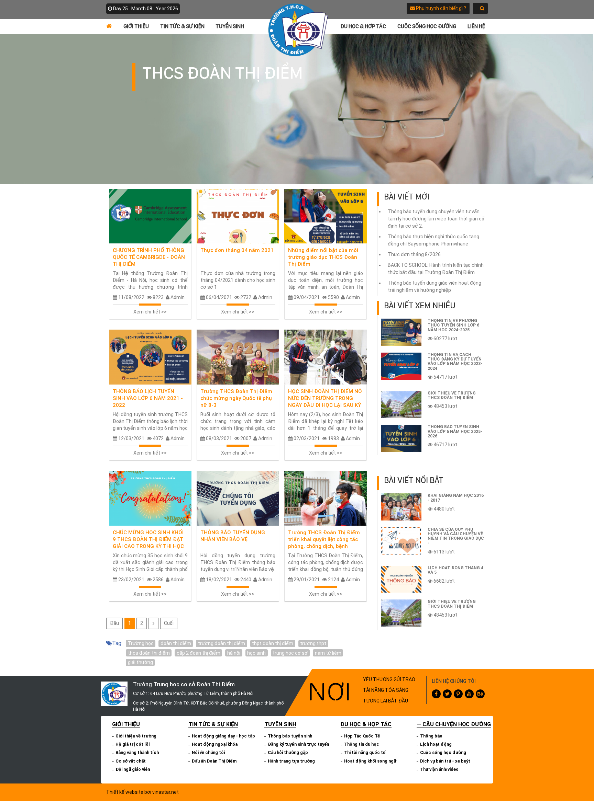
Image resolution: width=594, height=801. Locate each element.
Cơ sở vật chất (131, 761)
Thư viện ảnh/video (439, 769)
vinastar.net (165, 792)
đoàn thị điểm (176, 643)
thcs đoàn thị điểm (149, 653)
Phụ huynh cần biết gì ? (440, 8)
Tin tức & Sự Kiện (182, 26)
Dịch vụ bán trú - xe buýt (445, 761)
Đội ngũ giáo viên (133, 769)
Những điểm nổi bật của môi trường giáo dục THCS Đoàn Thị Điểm (323, 257)
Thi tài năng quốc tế (364, 752)
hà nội (233, 653)
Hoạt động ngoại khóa (215, 744)
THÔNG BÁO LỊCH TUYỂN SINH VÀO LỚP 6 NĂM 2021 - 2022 (148, 398)
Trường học (141, 643)
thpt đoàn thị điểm (272, 643)
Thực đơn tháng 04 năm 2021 (237, 250)
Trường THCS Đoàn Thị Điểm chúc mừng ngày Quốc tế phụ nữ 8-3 (236, 398)
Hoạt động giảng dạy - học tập (223, 736)
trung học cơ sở (290, 653)
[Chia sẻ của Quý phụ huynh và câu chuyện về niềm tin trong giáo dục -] (401, 540)
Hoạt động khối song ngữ (370, 761)
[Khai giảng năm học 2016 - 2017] (401, 506)
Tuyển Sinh (230, 26)
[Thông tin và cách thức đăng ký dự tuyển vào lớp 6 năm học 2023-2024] (401, 366)
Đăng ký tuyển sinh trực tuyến (298, 744)
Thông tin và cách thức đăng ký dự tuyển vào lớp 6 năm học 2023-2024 (455, 361)
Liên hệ (476, 26)
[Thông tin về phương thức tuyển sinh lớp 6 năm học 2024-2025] (401, 332)
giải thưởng (140, 662)
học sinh (256, 653)
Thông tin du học (361, 744)
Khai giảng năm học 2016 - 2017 (456, 497)
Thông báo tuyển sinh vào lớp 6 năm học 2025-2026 (455, 431)
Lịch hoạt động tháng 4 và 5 (455, 570)
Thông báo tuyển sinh (290, 736)
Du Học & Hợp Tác (363, 26)
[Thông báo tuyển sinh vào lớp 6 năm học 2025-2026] (401, 438)
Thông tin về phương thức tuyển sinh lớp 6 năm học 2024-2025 (453, 325)
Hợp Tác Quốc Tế (362, 736)
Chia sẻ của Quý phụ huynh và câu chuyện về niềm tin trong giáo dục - (456, 536)
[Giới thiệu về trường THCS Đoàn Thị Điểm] (401, 404)
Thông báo (431, 736)
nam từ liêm (328, 653)
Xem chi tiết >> (150, 311)
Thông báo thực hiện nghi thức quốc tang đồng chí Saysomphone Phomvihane (433, 240)
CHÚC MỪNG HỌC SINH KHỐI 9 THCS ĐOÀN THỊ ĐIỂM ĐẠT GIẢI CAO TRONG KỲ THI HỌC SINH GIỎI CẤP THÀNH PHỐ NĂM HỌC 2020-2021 (148, 546)
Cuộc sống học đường (426, 26)
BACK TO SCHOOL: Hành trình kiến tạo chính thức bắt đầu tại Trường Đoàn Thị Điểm (436, 268)
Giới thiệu (136, 26)
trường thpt (313, 643)
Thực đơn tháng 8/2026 (414, 254)
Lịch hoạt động (436, 744)
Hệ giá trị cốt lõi (133, 744)
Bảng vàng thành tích (137, 752)
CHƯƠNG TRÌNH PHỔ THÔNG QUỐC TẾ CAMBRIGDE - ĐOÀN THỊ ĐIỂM (149, 257)
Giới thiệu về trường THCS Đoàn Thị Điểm (452, 395)
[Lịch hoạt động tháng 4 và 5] (401, 579)
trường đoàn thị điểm (221, 643)
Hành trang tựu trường (291, 761)
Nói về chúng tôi (208, 752)
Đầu (114, 623)
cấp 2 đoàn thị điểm (198, 653)
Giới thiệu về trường (136, 736)
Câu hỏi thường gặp (288, 752)
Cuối (169, 623)
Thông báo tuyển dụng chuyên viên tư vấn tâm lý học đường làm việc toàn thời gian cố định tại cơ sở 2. (436, 219)
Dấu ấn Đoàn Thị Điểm (214, 761)
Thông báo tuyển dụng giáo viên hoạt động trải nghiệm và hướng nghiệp (434, 286)
